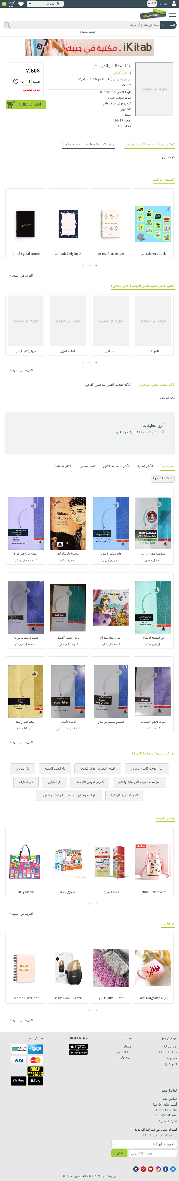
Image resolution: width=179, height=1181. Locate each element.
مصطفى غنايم (109, 644)
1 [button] (96, 266)
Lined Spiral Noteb (26, 254)
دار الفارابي (54, 782)
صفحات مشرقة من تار (25, 638)
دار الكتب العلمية (54, 769)
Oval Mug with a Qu (153, 998)
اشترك (119, 1153)
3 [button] (83, 266)
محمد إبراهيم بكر (24, 644)
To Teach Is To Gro (110, 254)
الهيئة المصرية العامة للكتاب (97, 769)
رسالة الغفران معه (25, 722)
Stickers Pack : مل (153, 254)
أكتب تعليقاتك (154, 432)
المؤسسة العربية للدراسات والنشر (139, 782)
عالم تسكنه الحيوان (111, 554)
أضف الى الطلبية (30, 105)
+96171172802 (166, 1110)
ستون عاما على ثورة (26, 554)
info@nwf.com (166, 1115)
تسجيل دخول (164, 4)
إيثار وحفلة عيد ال (110, 638)
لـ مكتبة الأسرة (162, 479)
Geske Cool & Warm (68, 998)
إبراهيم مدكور (152, 644)
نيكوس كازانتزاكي (67, 728)
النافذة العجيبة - (110, 892)
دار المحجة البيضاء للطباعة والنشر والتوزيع (68, 795)
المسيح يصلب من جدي (111, 722)
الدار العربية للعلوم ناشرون (146, 769)
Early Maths (25, 892)
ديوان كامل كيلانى (25, 351)
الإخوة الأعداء (68, 722)
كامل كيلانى (120, 73)
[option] (153, 223)
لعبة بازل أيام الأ (68, 892)
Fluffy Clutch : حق (111, 998)
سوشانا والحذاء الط (68, 554)
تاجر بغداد (153, 351)
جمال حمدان (152, 560)
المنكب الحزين (68, 351)
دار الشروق (22, 769)
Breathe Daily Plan (26, 998)
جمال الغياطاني (67, 644)
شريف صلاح (67, 560)
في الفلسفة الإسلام (153, 638)
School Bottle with (153, 892)
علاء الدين (110, 351)
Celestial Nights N (68, 254)
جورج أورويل (109, 560)
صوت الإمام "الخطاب (153, 722)
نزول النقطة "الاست (68, 638)
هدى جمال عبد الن (24, 560)
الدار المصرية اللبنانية (124, 795)
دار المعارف (26, 782)
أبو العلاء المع (24, 728)
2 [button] (90, 266)
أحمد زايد (152, 728)
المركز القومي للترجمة (90, 782)
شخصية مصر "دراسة (153, 554)
